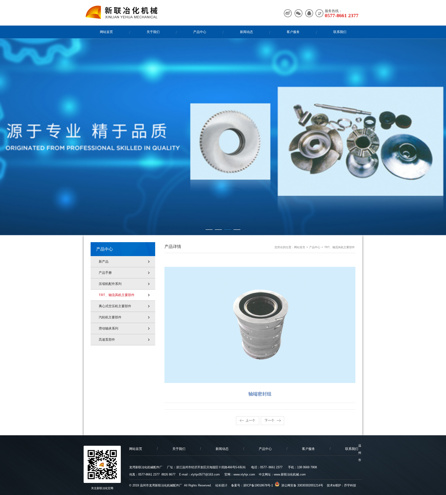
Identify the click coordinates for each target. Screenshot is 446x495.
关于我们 (153, 32)
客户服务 (293, 32)
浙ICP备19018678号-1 (258, 485)
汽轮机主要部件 (110, 317)
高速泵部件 (107, 339)
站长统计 (221, 485)
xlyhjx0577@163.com (205, 474)
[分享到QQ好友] (309, 13)
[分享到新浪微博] (288, 13)
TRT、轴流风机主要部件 (116, 295)
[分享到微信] (298, 13)
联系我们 (339, 32)
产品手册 (105, 272)
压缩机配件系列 (110, 284)
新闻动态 (246, 32)
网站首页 (106, 32)
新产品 (103, 261)
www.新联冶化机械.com (290, 474)
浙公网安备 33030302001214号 (301, 485)
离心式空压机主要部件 (115, 306)
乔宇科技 (350, 485)
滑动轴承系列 (108, 328)
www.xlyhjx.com (244, 474)
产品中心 (199, 32)
